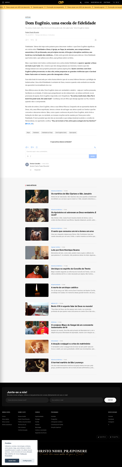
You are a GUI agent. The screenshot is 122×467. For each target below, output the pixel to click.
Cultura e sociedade (40, 430)
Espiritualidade (39, 416)
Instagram (111, 422)
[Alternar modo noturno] (81, 2)
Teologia (37, 419)
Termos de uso (22, 424)
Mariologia (38, 427)
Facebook (111, 419)
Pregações (54, 419)
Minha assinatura (7, 424)
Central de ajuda (22, 430)
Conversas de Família (57, 424)
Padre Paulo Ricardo (24, 419)
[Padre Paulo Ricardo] (61, 2)
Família (37, 422)
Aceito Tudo (12, 460)
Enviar (110, 400)
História (37, 424)
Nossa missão (22, 416)
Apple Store (103, 437)
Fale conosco (22, 427)
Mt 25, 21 (29, 124)
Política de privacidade (24, 422)
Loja (87, 2)
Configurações (27, 460)
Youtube (110, 416)
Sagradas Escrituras (41, 432)
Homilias (53, 416)
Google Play (115, 437)
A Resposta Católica (56, 422)
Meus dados (5, 419)
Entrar (107, 2)
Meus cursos (5, 422)
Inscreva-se (96, 2)
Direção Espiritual (56, 427)
